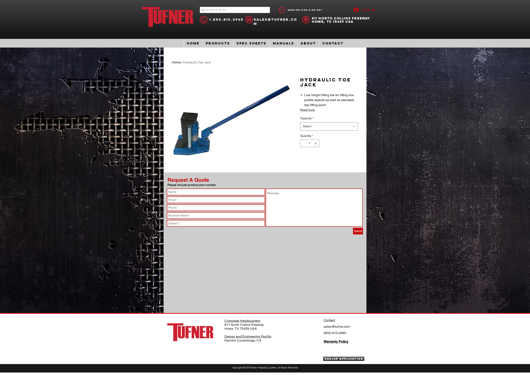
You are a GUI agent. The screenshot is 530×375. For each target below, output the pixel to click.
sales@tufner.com (337, 326)
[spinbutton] (309, 143)
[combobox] (329, 126)
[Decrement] (303, 143)
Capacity (306, 118)
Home (176, 62)
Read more (307, 109)
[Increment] (316, 143)
